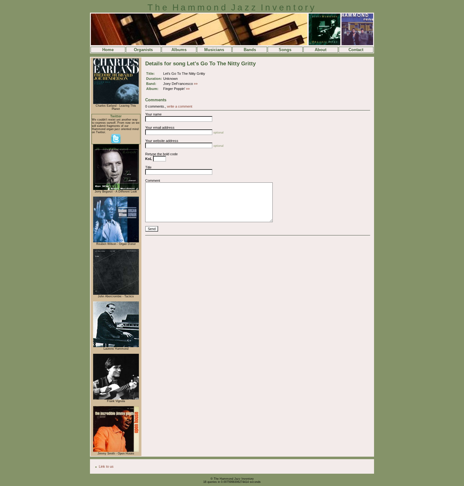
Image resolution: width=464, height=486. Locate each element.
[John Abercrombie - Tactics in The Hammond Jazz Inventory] (116, 293)
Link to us (106, 466)
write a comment (179, 106)
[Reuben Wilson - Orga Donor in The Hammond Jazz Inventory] (116, 241)
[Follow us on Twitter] (116, 143)
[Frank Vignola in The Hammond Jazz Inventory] (116, 398)
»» (196, 84)
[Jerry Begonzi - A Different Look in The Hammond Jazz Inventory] (116, 189)
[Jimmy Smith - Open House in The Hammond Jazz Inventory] (116, 451)
